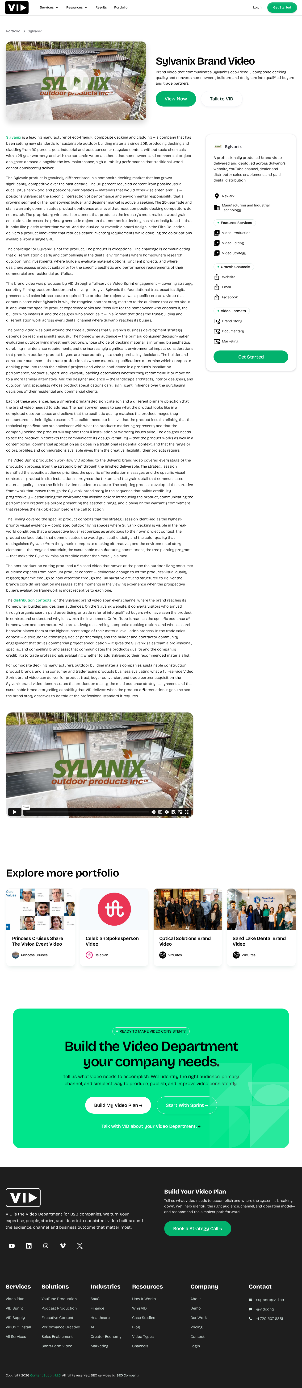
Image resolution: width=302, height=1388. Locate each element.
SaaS (95, 1299)
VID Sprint (14, 1308)
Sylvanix (35, 31)
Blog (136, 1327)
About (195, 1299)
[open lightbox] (76, 81)
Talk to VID (221, 99)
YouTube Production (59, 1299)
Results (101, 7)
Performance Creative (61, 1327)
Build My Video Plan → (118, 1105)
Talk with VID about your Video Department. (149, 1126)
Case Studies (143, 1317)
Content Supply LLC (45, 1375)
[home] (17, 7)
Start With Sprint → (187, 1105)
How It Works (144, 1299)
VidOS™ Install (18, 1327)
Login (257, 7)
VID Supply (15, 1317)
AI (92, 1327)
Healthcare (100, 1317)
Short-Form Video (57, 1346)
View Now (176, 99)
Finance (97, 1308)
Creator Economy (106, 1336)
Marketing (99, 1346)
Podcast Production (59, 1308)
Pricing (196, 1327)
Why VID (139, 1308)
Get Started (282, 7)
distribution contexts (32, 600)
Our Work (198, 1317)
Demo (195, 1308)
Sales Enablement (57, 1336)
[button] (49, 7)
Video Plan (15, 1299)
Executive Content (57, 1317)
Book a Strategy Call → (197, 1228)
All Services (16, 1336)
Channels (140, 1346)
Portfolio (120, 7)
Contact (197, 1336)
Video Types (143, 1336)
